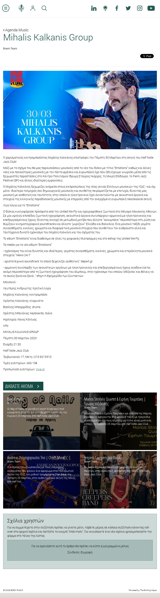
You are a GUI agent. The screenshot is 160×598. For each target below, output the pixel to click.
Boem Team (10, 48)
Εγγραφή (86, 552)
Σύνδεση (73, 552)
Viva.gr (40, 369)
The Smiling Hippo (148, 590)
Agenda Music (16, 29)
